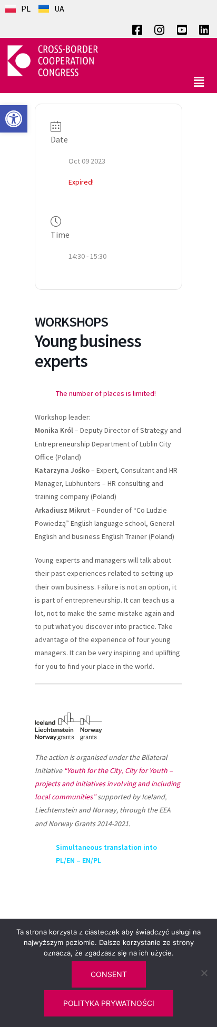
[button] (13, 119)
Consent (109, 974)
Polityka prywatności (108, 1003)
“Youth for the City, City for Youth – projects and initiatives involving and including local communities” (107, 783)
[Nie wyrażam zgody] (204, 973)
